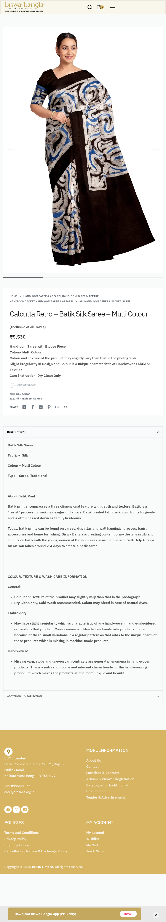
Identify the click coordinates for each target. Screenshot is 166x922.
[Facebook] (8, 809)
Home (13, 296)
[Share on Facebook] (33, 407)
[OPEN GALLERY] (83, 150)
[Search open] (89, 7)
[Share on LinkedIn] (41, 407)
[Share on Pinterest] (49, 407)
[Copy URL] (65, 407)
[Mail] (57, 407)
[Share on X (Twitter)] (24, 407)
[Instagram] (16, 809)
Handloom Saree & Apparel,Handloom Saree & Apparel (61, 296)
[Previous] (11, 150)
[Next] (155, 150)
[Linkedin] (25, 809)
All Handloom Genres (29, 398)
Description (16, 431)
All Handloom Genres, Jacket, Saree (104, 301)
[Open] (112, 7)
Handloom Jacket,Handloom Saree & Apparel (41, 301)
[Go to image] (23, 277)
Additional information (24, 696)
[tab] (83, 432)
